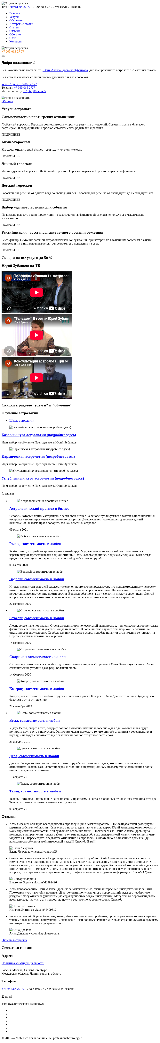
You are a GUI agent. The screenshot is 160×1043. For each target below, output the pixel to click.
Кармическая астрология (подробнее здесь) (38, 456)
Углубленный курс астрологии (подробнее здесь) (43, 478)
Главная (14, 13)
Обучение (15, 20)
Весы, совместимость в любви (34, 720)
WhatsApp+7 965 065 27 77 (19, 84)
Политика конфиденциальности (23, 963)
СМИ (13, 38)
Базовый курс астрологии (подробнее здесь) (39, 435)
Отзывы (14, 31)
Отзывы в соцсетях (14, 940)
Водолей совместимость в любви (36, 579)
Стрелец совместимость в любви (36, 618)
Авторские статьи (21, 24)
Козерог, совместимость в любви (36, 689)
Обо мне (15, 34)
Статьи (14, 27)
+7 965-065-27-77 (13, 51)
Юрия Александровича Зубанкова (65, 70)
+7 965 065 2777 (24, 87)
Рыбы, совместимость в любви (35, 544)
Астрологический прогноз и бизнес (39, 508)
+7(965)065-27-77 (19, 6)
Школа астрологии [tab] (21, 420)
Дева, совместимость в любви (34, 756)
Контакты (15, 41)
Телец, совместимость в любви (35, 791)
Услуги (14, 17)
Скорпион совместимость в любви (38, 657)
